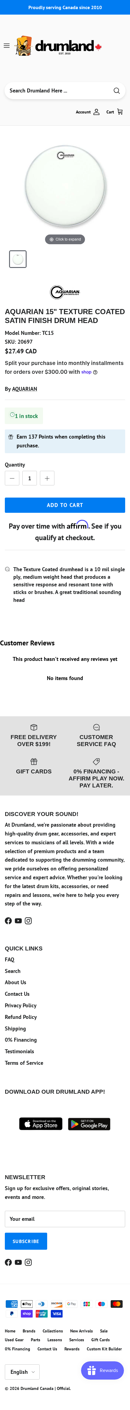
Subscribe (26, 1241)
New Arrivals (81, 1331)
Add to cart (65, 505)
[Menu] (6, 45)
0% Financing (21, 1039)
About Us (15, 982)
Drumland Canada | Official (45, 1388)
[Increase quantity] (47, 478)
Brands (29, 1331)
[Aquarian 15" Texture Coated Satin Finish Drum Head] (18, 259)
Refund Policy (21, 1016)
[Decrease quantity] (12, 478)
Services (76, 1339)
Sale (104, 1331)
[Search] (117, 91)
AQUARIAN (24, 388)
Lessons (54, 1339)
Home (10, 1331)
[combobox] (57, 91)
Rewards (72, 1349)
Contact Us (17, 993)
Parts (35, 1339)
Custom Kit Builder (104, 1349)
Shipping (15, 1028)
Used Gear (14, 1339)
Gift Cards (100, 1339)
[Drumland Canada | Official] (58, 45)
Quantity (15, 464)
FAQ (9, 959)
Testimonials (19, 1051)
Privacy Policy (21, 1005)
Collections (53, 1331)
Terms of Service (24, 1062)
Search (13, 970)
